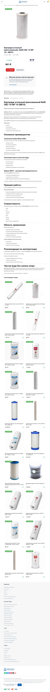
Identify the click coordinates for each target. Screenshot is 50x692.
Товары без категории (8, 617)
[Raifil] (32, 60)
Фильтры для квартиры (8, 619)
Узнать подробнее (13, 84)
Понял (19, 684)
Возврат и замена (7, 655)
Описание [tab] (6, 98)
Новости (5, 592)
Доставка (6, 652)
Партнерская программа (8, 642)
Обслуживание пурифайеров (9, 640)
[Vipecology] (23, 1)
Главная (5, 5)
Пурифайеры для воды (8, 613)
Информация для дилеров (9, 587)
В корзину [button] (23, 308)
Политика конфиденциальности (10, 596)
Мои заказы (6, 650)
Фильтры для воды (7, 615)
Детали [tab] (21, 98)
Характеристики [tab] (14, 98)
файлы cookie (11, 684)
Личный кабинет (7, 648)
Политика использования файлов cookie (11, 661)
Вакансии (6, 594)
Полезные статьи (7, 657)
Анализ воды (6, 631)
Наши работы (6, 589)
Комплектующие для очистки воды (10, 604)
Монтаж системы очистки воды (10, 636)
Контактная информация (8, 598)
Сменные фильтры (11, 5)
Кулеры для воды (7, 610)
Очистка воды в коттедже (8, 625)
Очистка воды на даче (8, 634)
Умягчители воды (7, 621)
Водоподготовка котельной (9, 606)
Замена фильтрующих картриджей (10, 638)
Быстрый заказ (20, 69)
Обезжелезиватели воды (8, 623)
